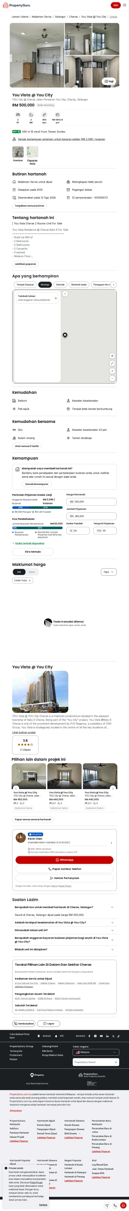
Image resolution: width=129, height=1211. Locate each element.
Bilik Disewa (70, 1133)
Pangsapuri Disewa (74, 1129)
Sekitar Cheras (48, 983)
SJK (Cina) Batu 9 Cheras (50, 1010)
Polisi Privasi (36, 1182)
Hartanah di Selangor (75, 1172)
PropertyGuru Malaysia (17, 1122)
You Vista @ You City (93, 16)
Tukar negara (80, 1046)
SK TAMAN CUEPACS (24, 1010)
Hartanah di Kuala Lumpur (73, 1166)
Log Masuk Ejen (100, 1164)
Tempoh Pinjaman (103, 523)
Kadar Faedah (74, 523)
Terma (54, 886)
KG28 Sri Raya (45, 998)
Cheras (73, 16)
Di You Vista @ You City (26, 983)
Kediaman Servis (41, 16)
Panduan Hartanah (19, 1132)
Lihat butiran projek (24, 732)
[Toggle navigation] (124, 5)
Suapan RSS (98, 1173)
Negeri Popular (72, 1160)
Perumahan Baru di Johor (102, 1130)
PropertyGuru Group (21, 1046)
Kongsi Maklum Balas (52, 1055)
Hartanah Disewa (74, 1120)
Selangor (60, 16)
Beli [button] (19, 572)
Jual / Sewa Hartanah (103, 1169)
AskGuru (14, 1128)
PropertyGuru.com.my (21, 1094)
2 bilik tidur (104, 983)
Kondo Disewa (71, 1125)
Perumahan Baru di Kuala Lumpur (102, 1138)
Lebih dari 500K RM (86, 983)
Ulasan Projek (17, 1137)
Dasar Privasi (65, 886)
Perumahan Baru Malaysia (101, 1122)
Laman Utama (20, 16)
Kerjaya (13, 1059)
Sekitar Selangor (66, 983)
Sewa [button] (32, 572)
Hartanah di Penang (74, 1176)
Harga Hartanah (75, 494)
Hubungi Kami (50, 1046)
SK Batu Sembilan (74, 1010)
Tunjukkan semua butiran (29, 205)
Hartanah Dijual (46, 1120)
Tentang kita (16, 1051)
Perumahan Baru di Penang (102, 1146)
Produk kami (16, 1055)
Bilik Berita (47, 1051)
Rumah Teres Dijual (47, 1133)
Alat (94, 1160)
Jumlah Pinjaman (76, 509)
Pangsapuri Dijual (46, 1129)
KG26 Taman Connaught (67, 998)
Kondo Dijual (43, 1125)
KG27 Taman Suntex (25, 998)
